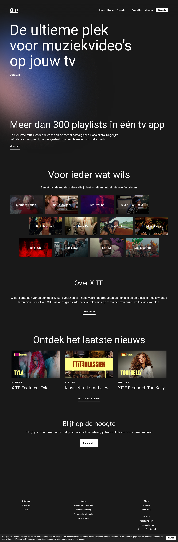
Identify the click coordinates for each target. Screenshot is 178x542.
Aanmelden (137, 10)
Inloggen (149, 10)
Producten (121, 10)
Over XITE (146, 510)
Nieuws (110, 10)
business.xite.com (146, 525)
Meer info (15, 146)
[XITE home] (14, 10)
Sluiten (171, 538)
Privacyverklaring (83, 510)
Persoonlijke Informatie (83, 514)
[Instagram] (138, 529)
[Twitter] (146, 529)
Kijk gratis (162, 10)
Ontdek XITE (15, 75)
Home (101, 10)
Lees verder (89, 311)
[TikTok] (155, 529)
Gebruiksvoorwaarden (83, 505)
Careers (146, 505)
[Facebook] (142, 529)
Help (26, 510)
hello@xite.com (146, 521)
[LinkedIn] (151, 529)
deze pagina (50, 539)
